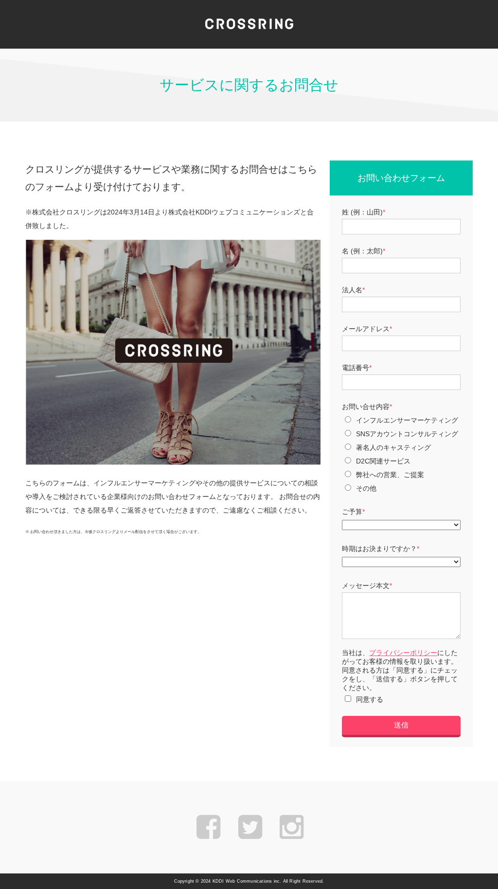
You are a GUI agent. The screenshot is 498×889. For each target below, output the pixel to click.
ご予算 (352, 512)
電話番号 (355, 368)
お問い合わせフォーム (401, 178)
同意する (369, 699)
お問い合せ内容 (366, 406)
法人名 (352, 290)
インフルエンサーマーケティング (407, 420)
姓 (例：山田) (362, 212)
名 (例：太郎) (362, 251)
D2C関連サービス (383, 461)
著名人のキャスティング (393, 447)
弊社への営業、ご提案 (390, 475)
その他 (366, 488)
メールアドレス (366, 329)
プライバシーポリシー (403, 653)
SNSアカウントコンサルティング (407, 434)
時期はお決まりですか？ (379, 548)
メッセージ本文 (366, 585)
